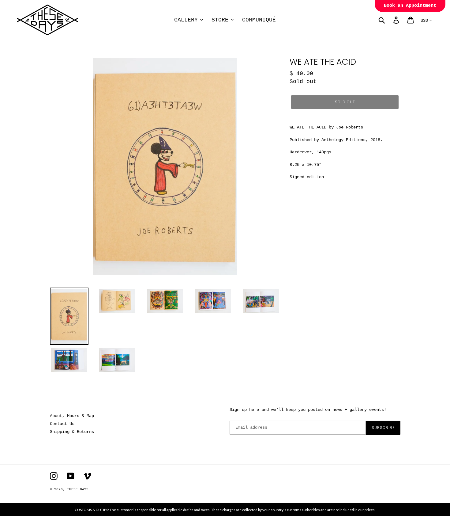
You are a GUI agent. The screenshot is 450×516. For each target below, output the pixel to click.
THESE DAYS (77, 489)
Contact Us (62, 423)
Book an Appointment (410, 5)
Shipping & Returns (72, 431)
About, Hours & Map (72, 415)
